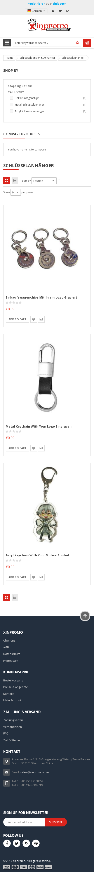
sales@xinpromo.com (34, 772)
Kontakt (8, 694)
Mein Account (53, 11)
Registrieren (36, 3)
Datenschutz (11, 654)
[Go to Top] (85, 616)
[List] (15, 180)
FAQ (6, 733)
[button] (33, 319)
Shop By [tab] (10, 70)
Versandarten (12, 727)
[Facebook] (7, 843)
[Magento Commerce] (47, 25)
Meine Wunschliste (60, 11)
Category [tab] (16, 92)
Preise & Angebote (15, 687)
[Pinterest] (36, 843)
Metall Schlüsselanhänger (50, 104)
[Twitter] (16, 843)
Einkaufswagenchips (50, 98)
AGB (6, 647)
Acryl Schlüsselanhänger (50, 111)
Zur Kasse (67, 11)
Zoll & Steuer (11, 740)
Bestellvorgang (13, 680)
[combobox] (47, 42)
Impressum (10, 661)
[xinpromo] (26, 843)
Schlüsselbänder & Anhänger (37, 58)
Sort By (26, 180)
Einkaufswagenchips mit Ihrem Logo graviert (41, 297)
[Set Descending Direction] (59, 181)
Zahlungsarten (13, 720)
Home (9, 58)
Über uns (9, 640)
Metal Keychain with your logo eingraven (38, 426)
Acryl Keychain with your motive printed (37, 555)
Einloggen (59, 3)
